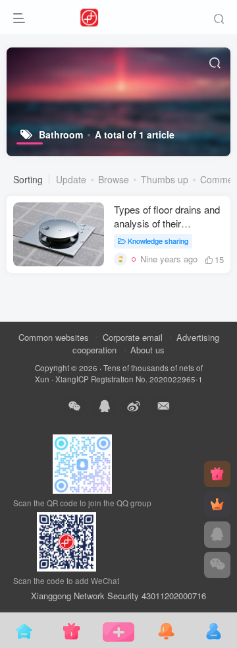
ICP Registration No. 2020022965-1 (139, 379)
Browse (113, 179)
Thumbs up (164, 179)
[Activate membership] (217, 504)
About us (147, 349)
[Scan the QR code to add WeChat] (217, 565)
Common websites (53, 337)
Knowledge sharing (158, 240)
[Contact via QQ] (217, 534)
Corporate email (133, 337)
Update (71, 179)
